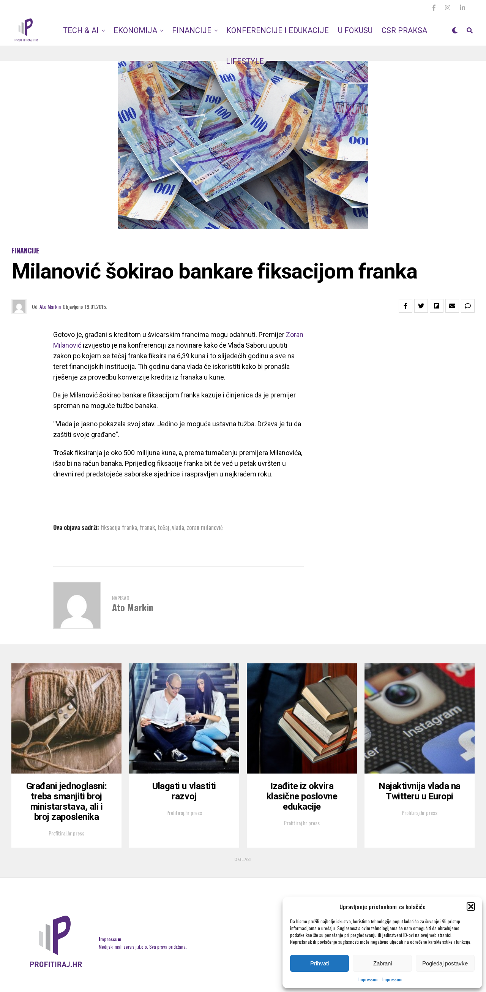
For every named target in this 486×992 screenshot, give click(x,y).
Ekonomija (135, 30)
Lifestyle (245, 61)
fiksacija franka (119, 527)
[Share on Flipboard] (436, 306)
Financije (191, 30)
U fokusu (355, 30)
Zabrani (382, 963)
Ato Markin (50, 306)
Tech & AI (81, 30)
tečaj (163, 527)
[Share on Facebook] (405, 306)
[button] (471, 906)
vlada (178, 527)
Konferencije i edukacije (277, 30)
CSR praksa (404, 30)
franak (147, 527)
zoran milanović (205, 527)
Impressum (368, 979)
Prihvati (319, 963)
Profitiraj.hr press (66, 833)
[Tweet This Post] (421, 306)
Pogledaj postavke (445, 963)
